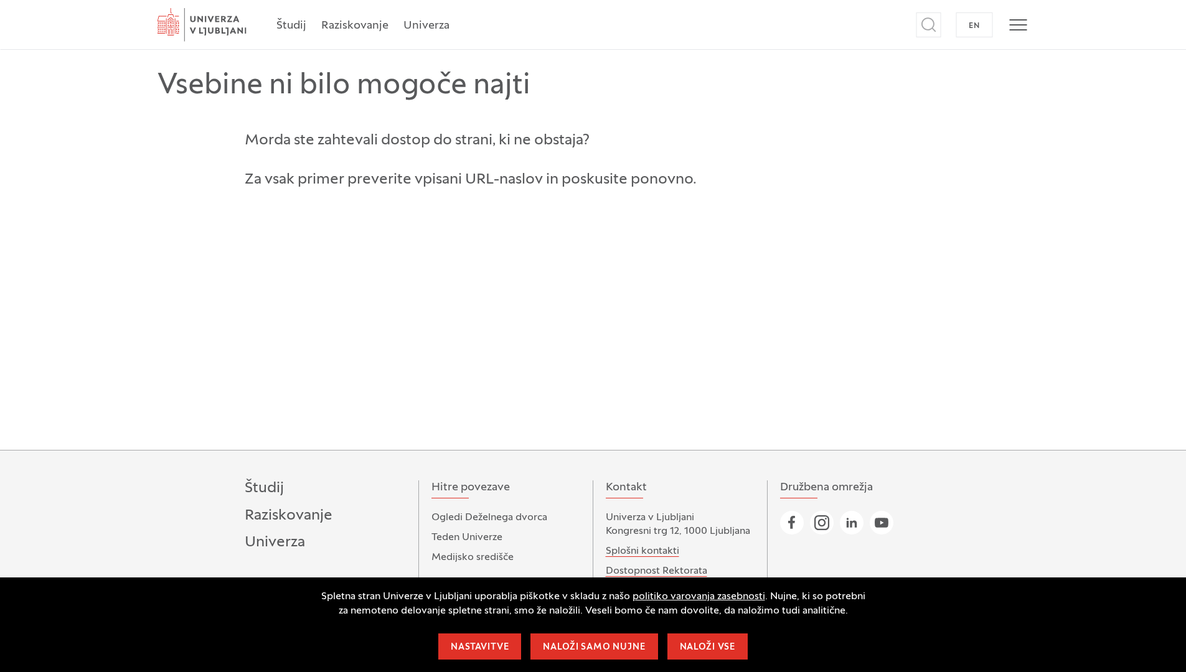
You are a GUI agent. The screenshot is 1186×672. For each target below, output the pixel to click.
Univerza (426, 26)
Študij (291, 26)
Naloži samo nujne (594, 647)
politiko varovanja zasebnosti (699, 597)
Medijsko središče (472, 557)
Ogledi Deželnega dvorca (489, 518)
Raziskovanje (354, 26)
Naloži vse (707, 647)
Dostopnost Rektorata (656, 571)
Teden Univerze (466, 538)
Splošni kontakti (642, 551)
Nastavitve (480, 647)
